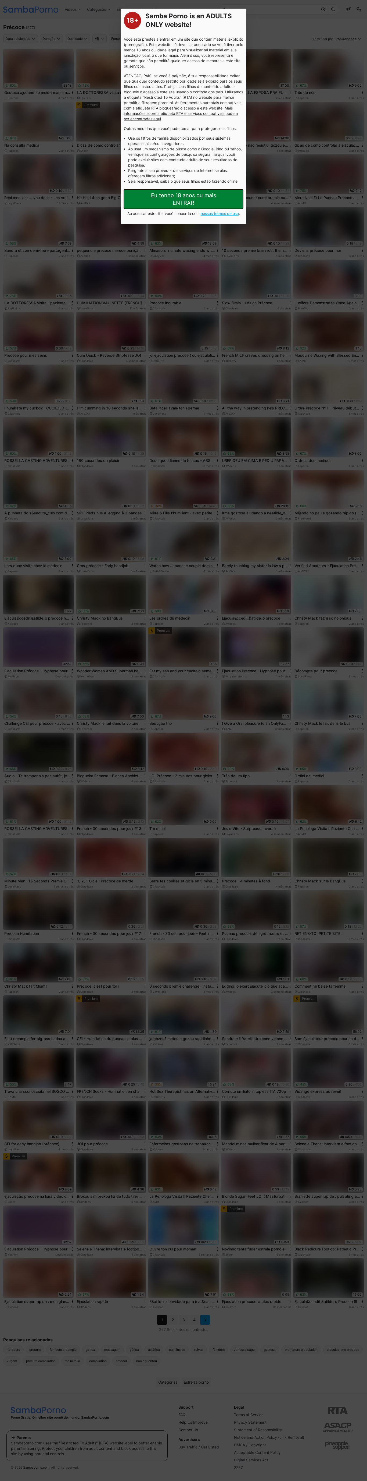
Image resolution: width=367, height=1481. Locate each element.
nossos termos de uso (220, 213)
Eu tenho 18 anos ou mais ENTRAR (183, 199)
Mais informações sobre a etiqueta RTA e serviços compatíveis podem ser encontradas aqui (181, 113)
